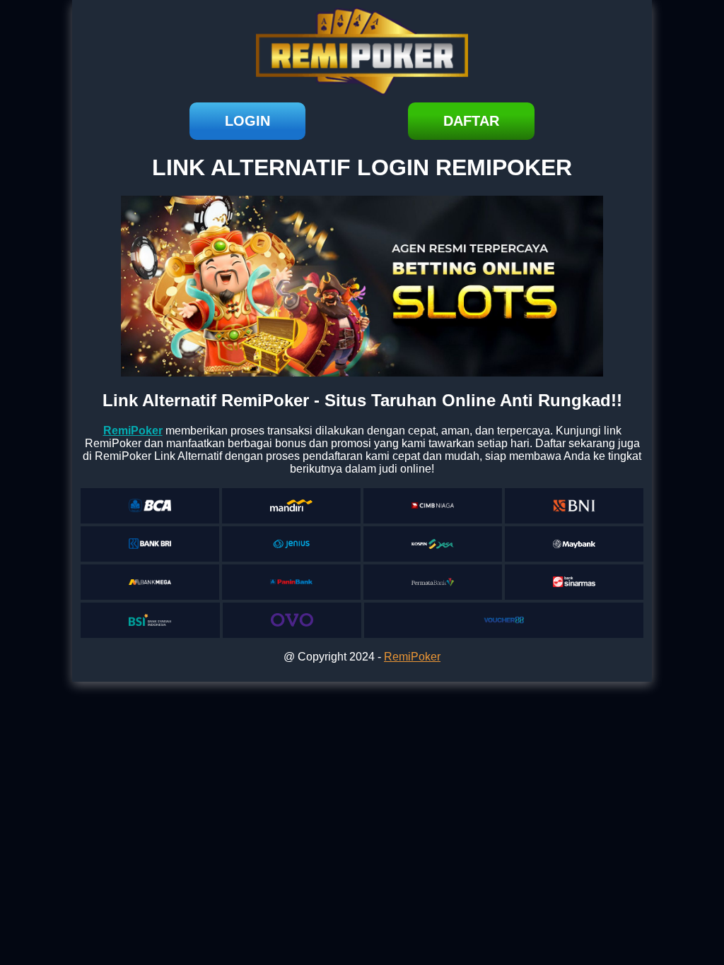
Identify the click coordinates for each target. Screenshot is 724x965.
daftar (471, 121)
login (247, 121)
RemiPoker (412, 657)
